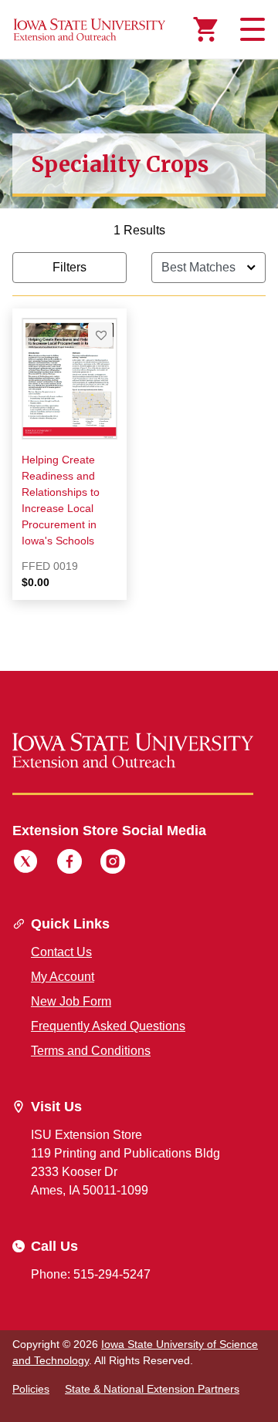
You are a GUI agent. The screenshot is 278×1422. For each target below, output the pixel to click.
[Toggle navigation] (250, 29)
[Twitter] (25, 864)
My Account (62, 976)
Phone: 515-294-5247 (91, 1274)
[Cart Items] (205, 29)
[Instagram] (112, 864)
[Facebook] (69, 864)
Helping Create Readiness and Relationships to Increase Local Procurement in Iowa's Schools (61, 500)
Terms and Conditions (91, 1050)
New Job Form (71, 1001)
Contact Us (61, 952)
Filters (69, 267)
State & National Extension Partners (152, 1389)
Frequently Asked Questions (108, 1026)
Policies (30, 1389)
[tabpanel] (139, 423)
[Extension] (89, 29)
